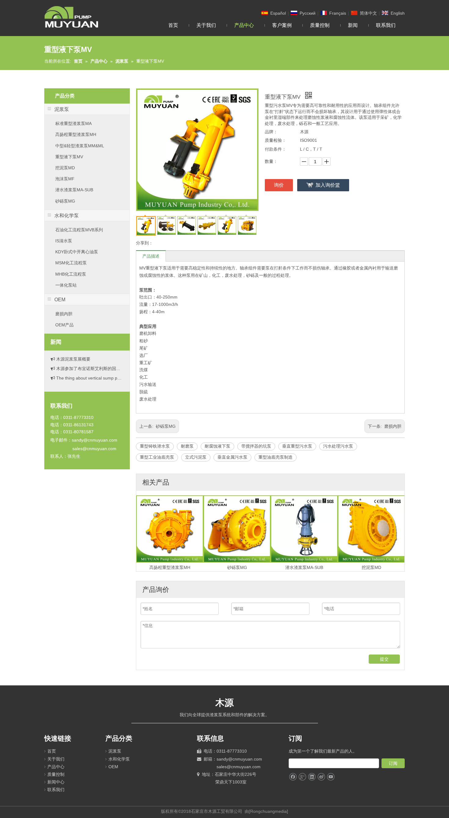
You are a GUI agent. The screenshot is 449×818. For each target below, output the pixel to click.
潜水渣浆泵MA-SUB (74, 189)
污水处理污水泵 (338, 446)
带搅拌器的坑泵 (256, 446)
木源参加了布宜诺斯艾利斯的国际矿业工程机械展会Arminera (89, 362)
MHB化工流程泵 (70, 274)
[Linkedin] (312, 777)
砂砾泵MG (65, 201)
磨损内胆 (63, 313)
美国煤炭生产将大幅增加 (79, 381)
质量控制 (55, 774)
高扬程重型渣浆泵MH (75, 134)
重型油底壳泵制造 (275, 457)
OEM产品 (64, 324)
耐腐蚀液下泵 (217, 446)
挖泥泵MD (65, 167)
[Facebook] (293, 777)
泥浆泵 (114, 751)
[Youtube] (330, 777)
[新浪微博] (321, 777)
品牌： (271, 131)
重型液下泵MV (69, 156)
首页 (51, 751)
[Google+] (302, 777)
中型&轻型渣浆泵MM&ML (79, 145)
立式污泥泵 (195, 457)
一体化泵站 (66, 285)
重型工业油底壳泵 (157, 457)
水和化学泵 (119, 759)
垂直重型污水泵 (297, 446)
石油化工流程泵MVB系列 (79, 229)
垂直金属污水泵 (232, 457)
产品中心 (55, 766)
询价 (279, 185)
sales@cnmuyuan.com (94, 448)
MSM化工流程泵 (71, 262)
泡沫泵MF (65, 178)
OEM (113, 766)
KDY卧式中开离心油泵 (76, 251)
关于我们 (55, 759)
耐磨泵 (187, 446)
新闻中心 (55, 781)
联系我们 (55, 789)
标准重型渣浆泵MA (73, 123)
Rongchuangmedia (268, 811)
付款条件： (275, 149)
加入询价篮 (328, 185)
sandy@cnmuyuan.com (94, 440)
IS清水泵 (63, 240)
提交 (384, 659)
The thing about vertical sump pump (89, 371)
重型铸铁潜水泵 (155, 446)
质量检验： (275, 140)
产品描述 (150, 256)
